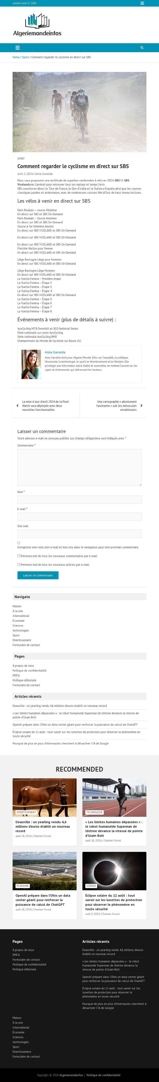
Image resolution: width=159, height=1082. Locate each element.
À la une (18, 611)
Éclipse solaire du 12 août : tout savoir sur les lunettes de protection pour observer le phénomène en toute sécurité (113, 902)
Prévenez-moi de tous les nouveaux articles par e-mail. (55, 564)
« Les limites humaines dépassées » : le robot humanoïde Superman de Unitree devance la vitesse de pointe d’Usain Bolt (114, 829)
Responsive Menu (142, 3)
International (21, 616)
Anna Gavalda (44, 174)
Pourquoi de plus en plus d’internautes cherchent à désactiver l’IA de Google (61, 743)
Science (91, 886)
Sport (21, 158)
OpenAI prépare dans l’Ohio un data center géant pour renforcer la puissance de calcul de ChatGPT (75, 724)
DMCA (16, 675)
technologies (21, 630)
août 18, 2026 (24, 836)
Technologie (94, 812)
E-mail (22, 509)
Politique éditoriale (24, 680)
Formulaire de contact (26, 645)
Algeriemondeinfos (71, 1075)
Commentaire (26, 445)
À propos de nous (23, 666)
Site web (22, 526)
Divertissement (22, 640)
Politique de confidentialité (29, 670)
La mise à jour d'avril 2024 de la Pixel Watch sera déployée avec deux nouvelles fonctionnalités (45, 406)
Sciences (18, 625)
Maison (17, 606)
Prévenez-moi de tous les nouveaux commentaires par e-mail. (59, 556)
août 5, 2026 (92, 914)
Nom (21, 492)
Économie (18, 621)
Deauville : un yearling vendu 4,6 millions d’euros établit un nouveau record (60, 706)
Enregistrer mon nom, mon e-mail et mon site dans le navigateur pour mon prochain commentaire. (78, 547)
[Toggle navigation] (17, 47)
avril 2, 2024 (25, 174)
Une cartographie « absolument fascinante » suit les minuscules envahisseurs (116, 406)
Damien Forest (42, 836)
